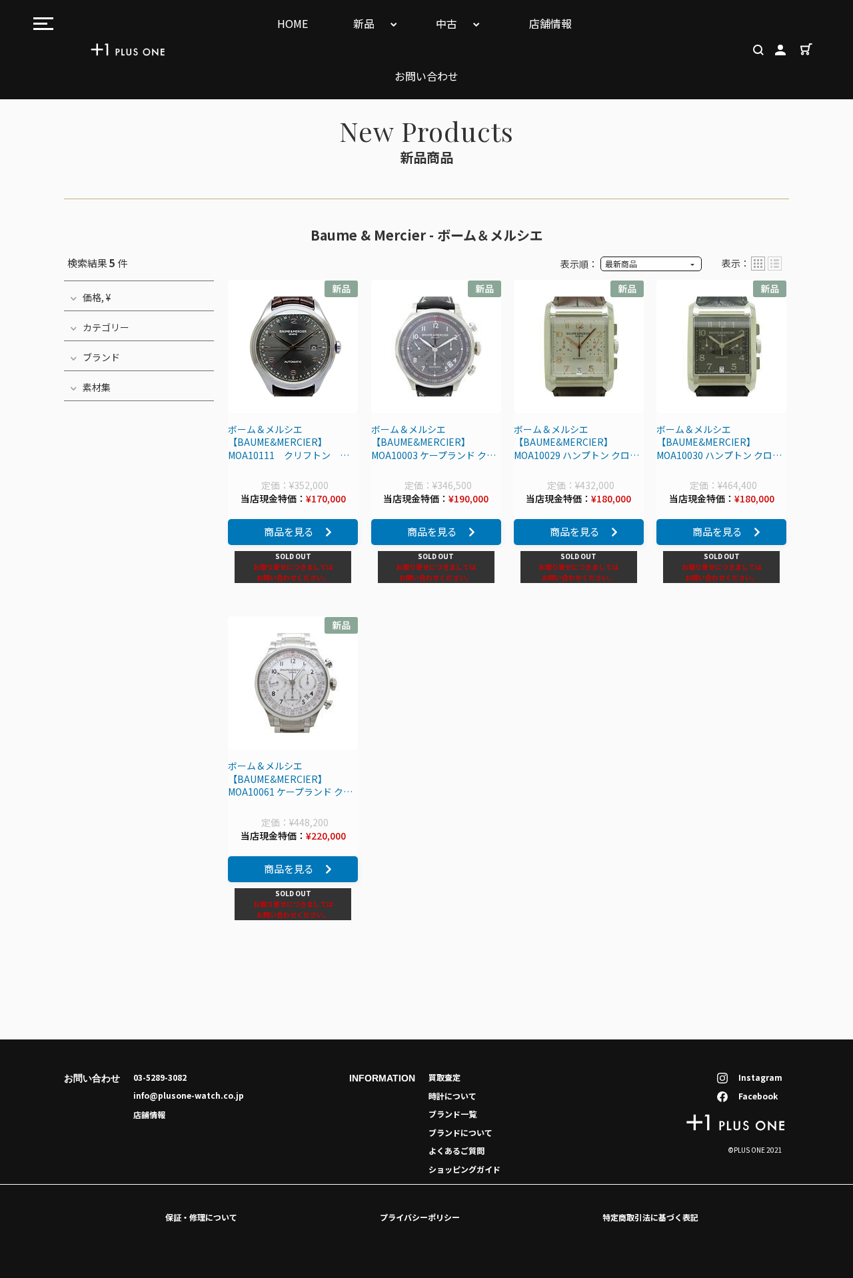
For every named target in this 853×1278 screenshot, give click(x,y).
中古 (448, 23)
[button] (758, 264)
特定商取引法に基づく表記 (650, 1217)
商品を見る (289, 531)
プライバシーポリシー (420, 1217)
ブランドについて (460, 1132)
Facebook (758, 1095)
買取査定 (444, 1077)
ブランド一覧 (452, 1113)
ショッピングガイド (464, 1169)
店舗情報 (550, 23)
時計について (452, 1095)
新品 (365, 23)
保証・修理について (201, 1217)
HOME (292, 23)
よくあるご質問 (456, 1150)
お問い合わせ (426, 76)
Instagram (760, 1077)
